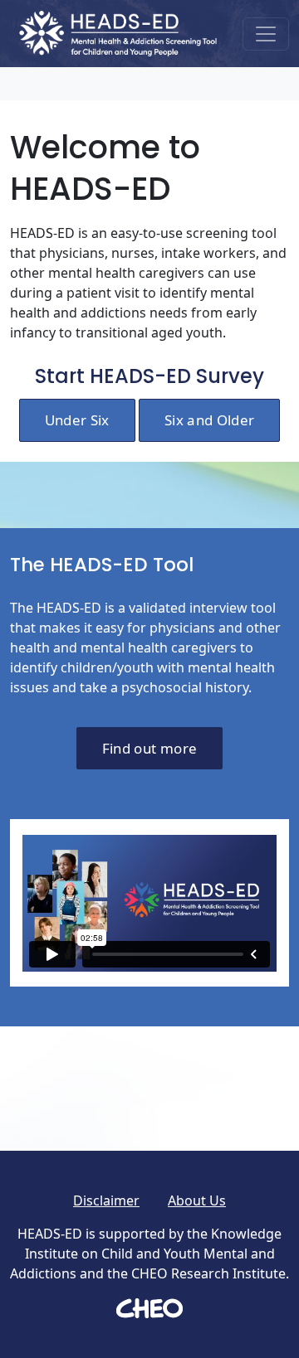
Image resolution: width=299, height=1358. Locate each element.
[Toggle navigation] (266, 34)
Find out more (149, 748)
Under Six (77, 419)
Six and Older (209, 419)
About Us (197, 1200)
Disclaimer (106, 1200)
